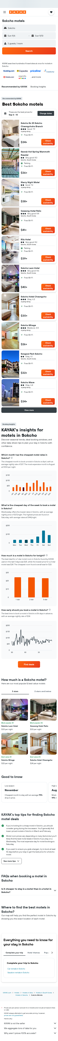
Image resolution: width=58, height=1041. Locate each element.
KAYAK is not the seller (14, 1023)
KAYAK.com (7, 993)
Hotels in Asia (28, 993)
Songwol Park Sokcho (31, 353)
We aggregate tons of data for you (20, 1028)
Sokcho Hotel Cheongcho (33, 296)
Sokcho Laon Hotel (30, 268)
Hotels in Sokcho (22, 995)
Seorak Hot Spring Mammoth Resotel (35, 153)
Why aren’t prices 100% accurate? (20, 1033)
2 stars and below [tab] (43, 691)
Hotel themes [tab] (34, 952)
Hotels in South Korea (44, 993)
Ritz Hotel (26, 239)
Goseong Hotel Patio (31, 210)
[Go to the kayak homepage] (17, 12)
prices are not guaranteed (13, 1015)
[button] (5, 12)
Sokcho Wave (27, 382)
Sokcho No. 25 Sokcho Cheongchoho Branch (32, 125)
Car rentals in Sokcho (16, 968)
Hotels (16, 993)
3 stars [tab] (15, 691)
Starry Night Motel (30, 182)
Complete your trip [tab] (14, 952)
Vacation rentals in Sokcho (18, 972)
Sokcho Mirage (28, 325)
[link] (29, 664)
